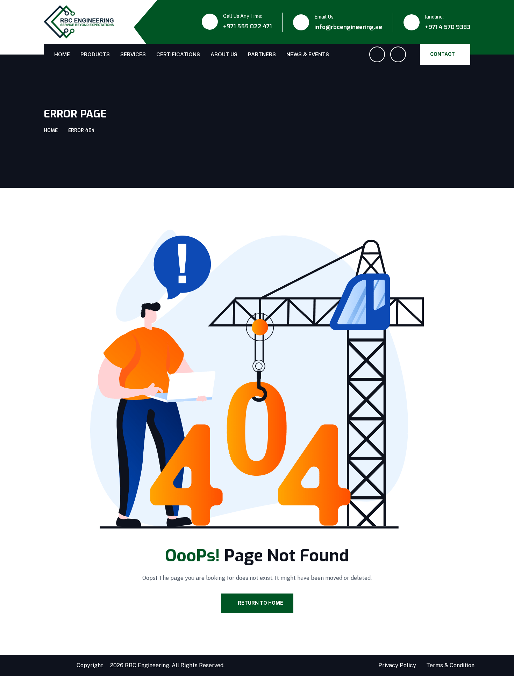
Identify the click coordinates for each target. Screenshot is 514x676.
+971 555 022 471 (247, 26)
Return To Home (260, 603)
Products (95, 54)
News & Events (307, 54)
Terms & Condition (450, 665)
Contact (442, 54)
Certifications (178, 54)
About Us (223, 54)
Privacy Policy (397, 665)
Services (133, 54)
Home (62, 54)
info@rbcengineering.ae (348, 27)
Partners (262, 54)
